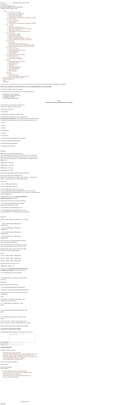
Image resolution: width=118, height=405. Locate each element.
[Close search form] (1, 1)
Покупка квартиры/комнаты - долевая (19, 38)
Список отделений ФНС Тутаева (11, 377)
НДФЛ (10, 73)
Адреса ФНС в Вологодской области (13, 359)
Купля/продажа (10, 32)
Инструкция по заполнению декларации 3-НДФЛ (22, 17)
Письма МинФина (14, 51)
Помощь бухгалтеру (11, 47)
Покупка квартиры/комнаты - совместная (20, 39)
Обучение (11, 65)
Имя (2, 343)
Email (2, 344)
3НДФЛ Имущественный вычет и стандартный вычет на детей (20, 353)
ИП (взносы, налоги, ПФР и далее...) (18, 43)
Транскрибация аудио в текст (17, 54)
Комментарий (5, 342)
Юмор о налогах (13, 69)
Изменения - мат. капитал (16, 58)
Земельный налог (14, 75)
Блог (4, 80)
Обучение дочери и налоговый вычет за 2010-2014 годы (18, 355)
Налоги (8, 72)
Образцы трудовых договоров (17, 50)
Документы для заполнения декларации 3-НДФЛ (22, 23)
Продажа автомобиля (15, 35)
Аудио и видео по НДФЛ (15, 16)
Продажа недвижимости (15, 36)
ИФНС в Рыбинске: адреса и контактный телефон (15, 371)
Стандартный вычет (14, 68)
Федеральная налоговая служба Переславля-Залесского (17, 375)
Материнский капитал (12, 55)
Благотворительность (15, 66)
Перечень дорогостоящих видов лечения (20, 28)
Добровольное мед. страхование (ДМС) (19, 31)
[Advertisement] (41, 388)
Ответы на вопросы (8, 79)
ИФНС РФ (6, 81)
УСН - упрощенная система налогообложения (21, 45)
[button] (9, 8)
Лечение (11, 25)
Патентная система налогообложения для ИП (21, 46)
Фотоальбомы (12, 70)
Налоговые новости (14, 62)
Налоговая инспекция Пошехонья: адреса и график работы (17, 372)
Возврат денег (13, 21)
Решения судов (13, 64)
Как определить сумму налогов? (12, 352)
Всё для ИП (12, 42)
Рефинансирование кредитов (17, 61)
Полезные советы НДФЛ (15, 15)
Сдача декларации (11, 19)
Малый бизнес (10, 40)
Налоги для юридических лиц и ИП (18, 76)
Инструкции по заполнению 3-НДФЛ (13, 77)
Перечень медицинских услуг (17, 27)
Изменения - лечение (15, 30)
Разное (8, 60)
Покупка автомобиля (14, 34)
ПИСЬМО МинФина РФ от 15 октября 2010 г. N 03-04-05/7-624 (20, 356)
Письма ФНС (12, 53)
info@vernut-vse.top (25, 401)
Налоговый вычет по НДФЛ (13, 12)
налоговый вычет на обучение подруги (14, 358)
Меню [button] (4, 10)
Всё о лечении (10, 24)
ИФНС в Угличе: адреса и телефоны (11, 374)
